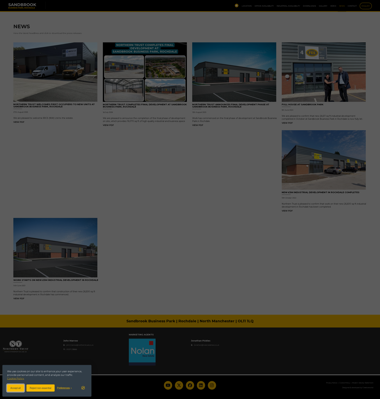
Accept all (15, 388)
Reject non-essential (40, 388)
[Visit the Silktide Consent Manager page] (83, 388)
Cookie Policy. (15, 378)
